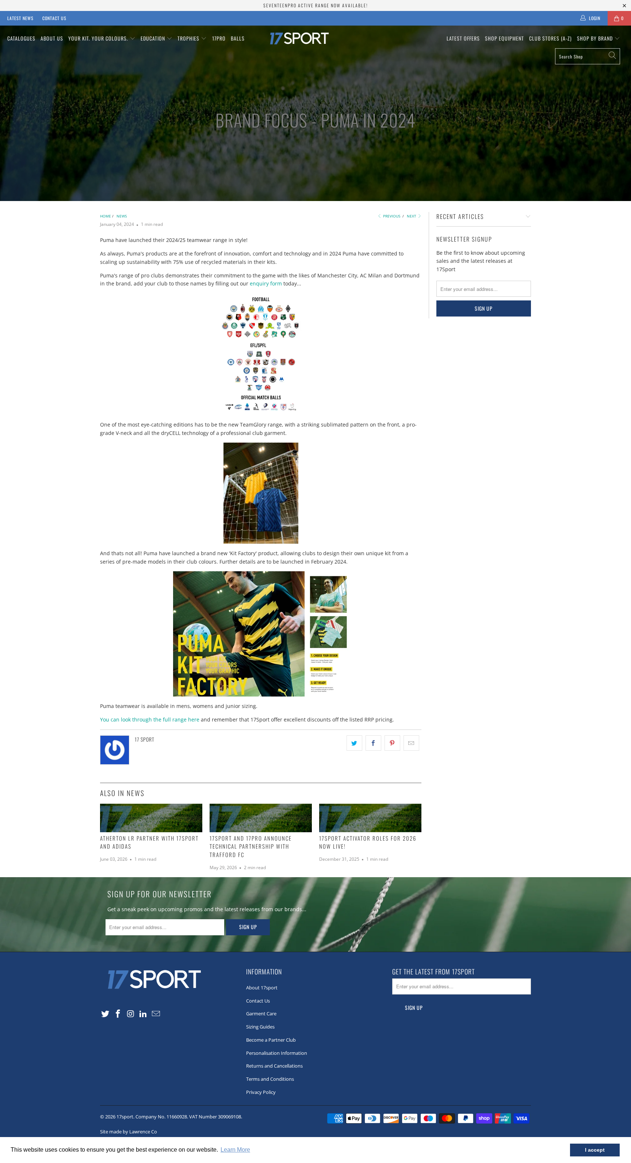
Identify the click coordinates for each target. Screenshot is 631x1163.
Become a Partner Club (271, 1040)
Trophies (189, 38)
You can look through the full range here (149, 719)
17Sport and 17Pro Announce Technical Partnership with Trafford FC (251, 846)
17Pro (219, 38)
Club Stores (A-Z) (550, 38)
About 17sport (262, 987)
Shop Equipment (504, 38)
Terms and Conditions (270, 1079)
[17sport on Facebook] (118, 1013)
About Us (52, 38)
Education (154, 38)
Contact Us (54, 18)
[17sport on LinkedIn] (143, 1013)
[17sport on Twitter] (105, 1013)
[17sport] (315, 38)
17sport (124, 1116)
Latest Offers (463, 38)
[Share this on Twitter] (354, 743)
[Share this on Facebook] (373, 743)
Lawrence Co (143, 1131)
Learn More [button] (235, 1150)
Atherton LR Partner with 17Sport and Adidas (149, 842)
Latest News (20, 18)
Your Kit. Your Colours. (99, 38)
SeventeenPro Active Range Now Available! (315, 5)
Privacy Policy (261, 1092)
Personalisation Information (276, 1053)
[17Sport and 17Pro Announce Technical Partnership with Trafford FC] (261, 818)
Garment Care (261, 1013)
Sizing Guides (260, 1026)
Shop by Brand (595, 38)
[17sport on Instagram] (130, 1013)
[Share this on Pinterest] (392, 743)
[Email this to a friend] (411, 743)
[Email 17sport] (156, 1013)
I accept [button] (595, 1150)
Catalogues (21, 38)
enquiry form (266, 283)
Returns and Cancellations (274, 1065)
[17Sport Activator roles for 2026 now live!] (370, 818)
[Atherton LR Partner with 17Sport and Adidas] (151, 818)
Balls (238, 38)
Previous (391, 216)
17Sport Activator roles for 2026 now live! (367, 842)
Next (412, 216)
